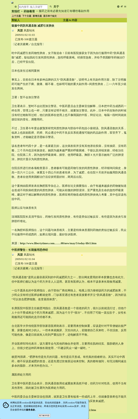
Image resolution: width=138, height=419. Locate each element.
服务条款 (30, 410)
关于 (56, 6)
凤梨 (20, 30)
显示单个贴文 (50, 16)
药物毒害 (29, 11)
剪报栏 (16, 11)
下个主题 (26, 16)
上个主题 (16, 16)
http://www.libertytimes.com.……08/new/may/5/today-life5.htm (58, 243)
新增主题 (37, 16)
